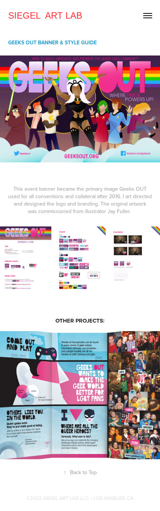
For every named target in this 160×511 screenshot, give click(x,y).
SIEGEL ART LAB (45, 15)
